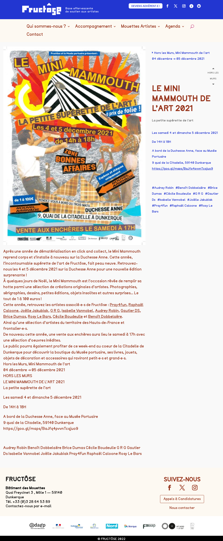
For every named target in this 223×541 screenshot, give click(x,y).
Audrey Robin (107, 310)
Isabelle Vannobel (77, 310)
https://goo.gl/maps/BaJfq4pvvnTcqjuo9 (182, 168)
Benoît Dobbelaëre (105, 316)
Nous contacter (182, 508)
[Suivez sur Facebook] (167, 6)
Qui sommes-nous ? (46, 26)
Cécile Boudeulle (68, 316)
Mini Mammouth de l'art (193, 53)
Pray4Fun (161, 206)
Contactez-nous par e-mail (28, 506)
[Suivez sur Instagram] (184, 6)
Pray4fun (118, 305)
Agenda (172, 26)
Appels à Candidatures (182, 499)
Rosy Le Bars (39, 316)
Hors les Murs (164, 53)
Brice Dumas (14, 316)
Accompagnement (93, 26)
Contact (35, 34)
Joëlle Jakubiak (34, 310)
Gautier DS (130, 310)
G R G (55, 310)
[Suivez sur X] (175, 6)
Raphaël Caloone (184, 206)
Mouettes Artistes (138, 26)
